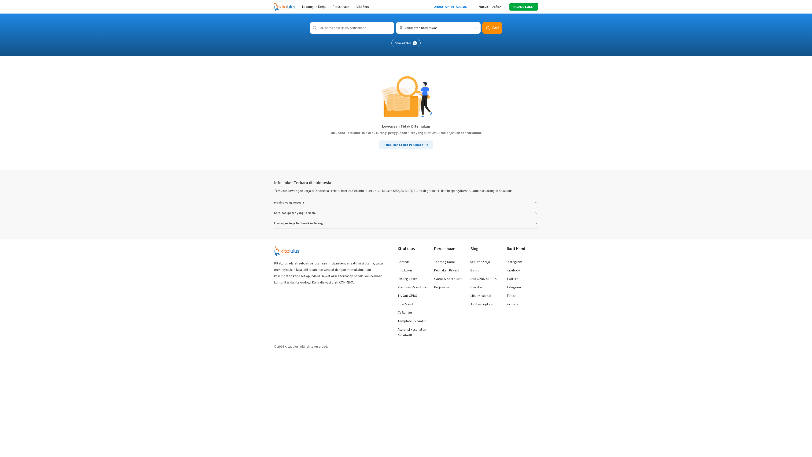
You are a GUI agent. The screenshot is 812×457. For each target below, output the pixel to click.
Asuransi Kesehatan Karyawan (412, 332)
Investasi (476, 287)
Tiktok (511, 295)
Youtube (512, 304)
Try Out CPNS (407, 295)
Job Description (481, 304)
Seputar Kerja (480, 262)
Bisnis (474, 270)
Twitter (512, 279)
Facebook (513, 270)
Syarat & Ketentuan (448, 279)
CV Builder (405, 312)
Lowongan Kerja (314, 6)
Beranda (404, 262)
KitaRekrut (406, 304)
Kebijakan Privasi (446, 270)
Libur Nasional (480, 295)
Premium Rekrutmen (413, 287)
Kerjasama (441, 287)
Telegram (514, 287)
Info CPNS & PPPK (483, 279)
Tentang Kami (444, 262)
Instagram (514, 262)
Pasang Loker (407, 279)
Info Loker (405, 270)
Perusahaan (341, 6)
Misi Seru (362, 6)
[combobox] (438, 28)
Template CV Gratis (412, 321)
